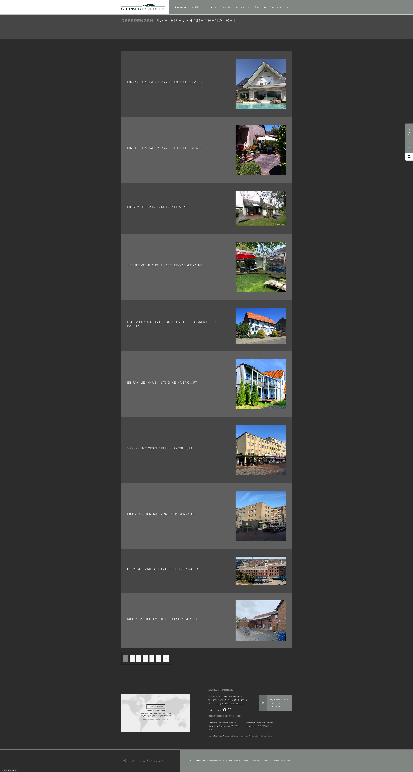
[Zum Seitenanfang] (402, 759)
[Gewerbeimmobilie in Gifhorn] (261, 571)
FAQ (225, 761)
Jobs (230, 761)
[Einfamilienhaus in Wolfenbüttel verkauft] (261, 84)
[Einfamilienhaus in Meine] (261, 208)
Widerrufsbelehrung (282, 761)
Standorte (274, 7)
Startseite (190, 761)
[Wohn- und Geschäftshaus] (261, 450)
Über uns (179, 7)
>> (166, 658)
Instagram (229, 710)
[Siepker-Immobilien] (261, 150)
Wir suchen (258, 7)
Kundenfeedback (214, 761)
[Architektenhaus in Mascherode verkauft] (261, 267)
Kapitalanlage (226, 7)
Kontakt (288, 7)
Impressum (267, 761)
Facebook (224, 710)
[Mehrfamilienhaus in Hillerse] (261, 620)
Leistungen (211, 7)
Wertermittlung (242, 7)
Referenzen (200, 761)
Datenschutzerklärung (251, 761)
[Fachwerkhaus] (261, 326)
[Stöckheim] (261, 384)
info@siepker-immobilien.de (229, 703)
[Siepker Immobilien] (145, 7)
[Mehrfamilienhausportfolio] (261, 516)
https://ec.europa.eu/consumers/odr (259, 736)
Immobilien (195, 7)
